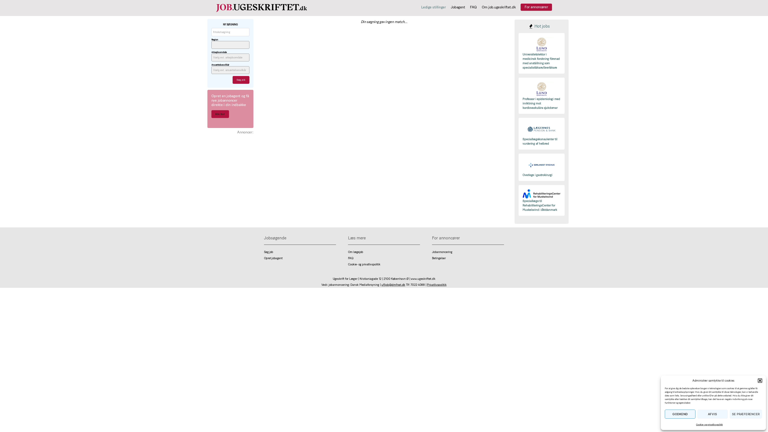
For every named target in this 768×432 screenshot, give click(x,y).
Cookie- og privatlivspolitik (709, 424)
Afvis (712, 414)
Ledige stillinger (433, 7)
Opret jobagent (273, 258)
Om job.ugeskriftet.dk (499, 7)
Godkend (680, 414)
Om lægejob (355, 252)
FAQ (473, 7)
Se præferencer (746, 414)
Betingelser (439, 258)
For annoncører (536, 7)
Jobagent (458, 7)
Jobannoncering (442, 252)
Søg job (268, 252)
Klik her (220, 114)
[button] (760, 381)
